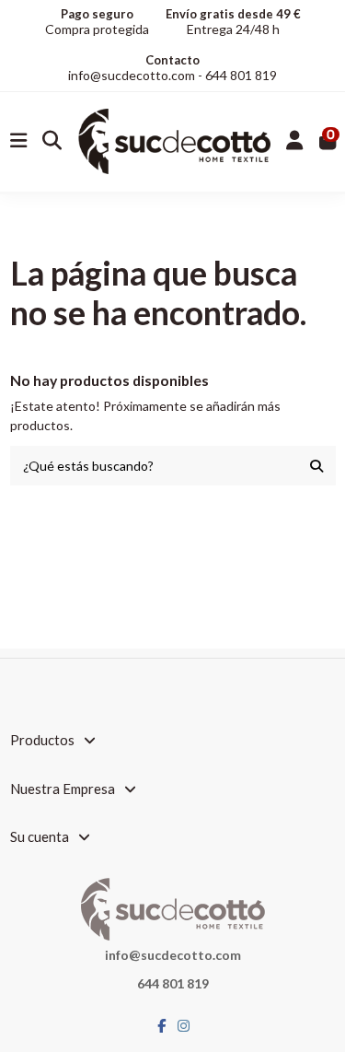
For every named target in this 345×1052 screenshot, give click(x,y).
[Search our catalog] (316, 465)
